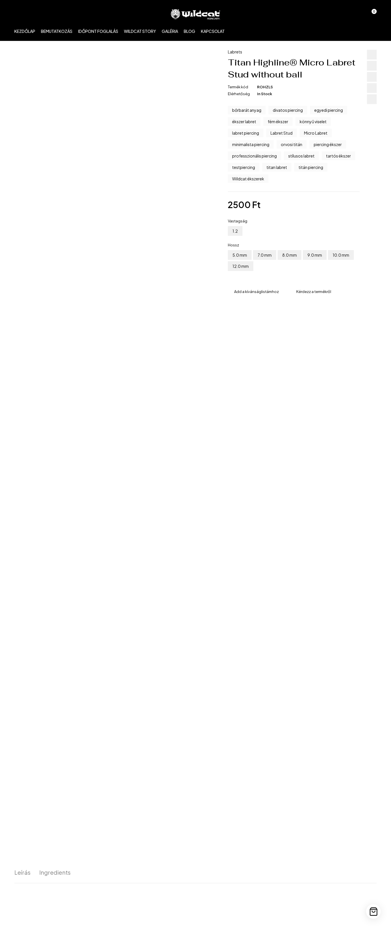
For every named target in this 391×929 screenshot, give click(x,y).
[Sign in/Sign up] (341, 14)
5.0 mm (239, 255)
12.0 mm (240, 266)
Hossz (233, 245)
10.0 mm (341, 255)
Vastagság (237, 221)
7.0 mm (265, 255)
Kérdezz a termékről (313, 291)
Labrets (235, 52)
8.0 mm (289, 255)
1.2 (235, 231)
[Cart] (373, 911)
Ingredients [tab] (55, 872)
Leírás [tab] (22, 872)
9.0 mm (314, 255)
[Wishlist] (356, 14)
